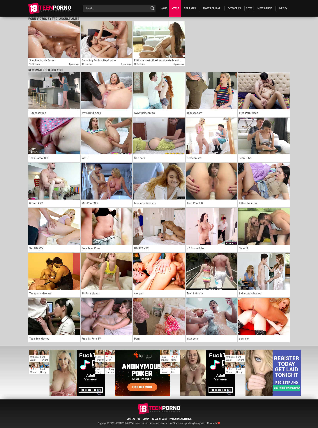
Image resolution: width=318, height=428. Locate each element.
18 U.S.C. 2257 (159, 418)
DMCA (146, 418)
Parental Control (180, 418)
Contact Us (133, 418)
